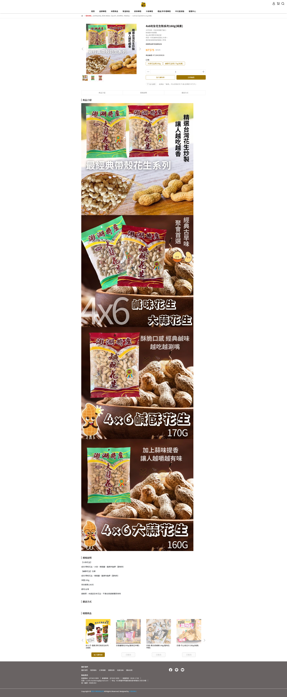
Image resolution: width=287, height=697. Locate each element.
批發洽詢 (120, 670)
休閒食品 (114, 11)
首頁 (93, 11)
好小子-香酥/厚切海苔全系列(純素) (97, 646)
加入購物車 (160, 77)
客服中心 (192, 11)
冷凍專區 (149, 11)
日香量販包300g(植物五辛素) (127, 645)
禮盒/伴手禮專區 (164, 11)
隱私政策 (129, 670)
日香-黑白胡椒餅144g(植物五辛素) (158, 646)
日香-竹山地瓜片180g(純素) (188, 645)
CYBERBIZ (132, 691)
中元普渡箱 (179, 11)
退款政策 (111, 670)
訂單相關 (102, 670)
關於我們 (84, 670)
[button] (140, 49)
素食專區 (137, 11)
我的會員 (93, 670)
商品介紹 (102, 92)
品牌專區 (102, 11)
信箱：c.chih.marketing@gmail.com (94, 680)
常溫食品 (126, 11)
